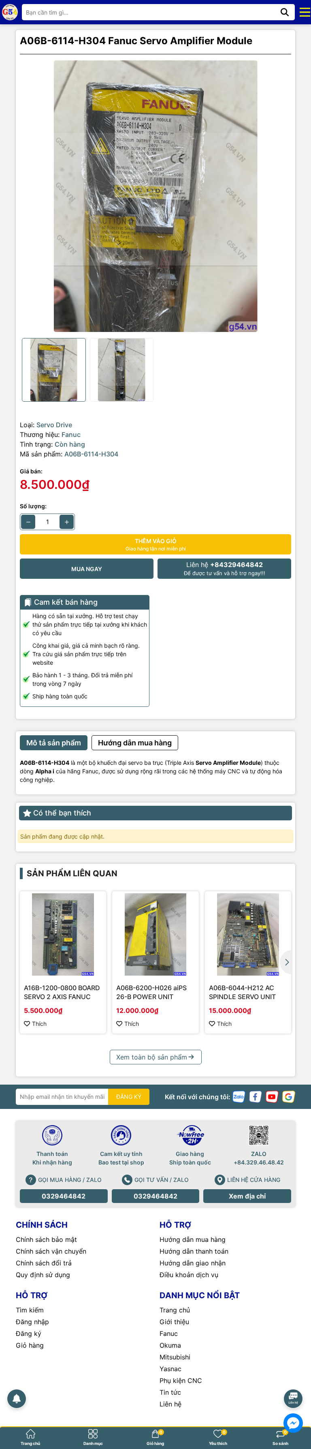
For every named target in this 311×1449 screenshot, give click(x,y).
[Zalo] (238, 1096)
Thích (39, 1023)
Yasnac (170, 1369)
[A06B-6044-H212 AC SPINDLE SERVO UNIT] (248, 934)
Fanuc (169, 1333)
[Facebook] (255, 1096)
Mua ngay (86, 568)
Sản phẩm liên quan (72, 873)
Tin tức (170, 1392)
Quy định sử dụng (43, 1275)
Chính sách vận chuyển (51, 1251)
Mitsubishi (175, 1357)
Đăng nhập (32, 1322)
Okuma (170, 1345)
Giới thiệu (174, 1322)
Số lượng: (33, 506)
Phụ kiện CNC (181, 1380)
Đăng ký (28, 1333)
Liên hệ (170, 1404)
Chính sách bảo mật (46, 1239)
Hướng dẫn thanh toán (194, 1251)
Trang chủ (175, 1310)
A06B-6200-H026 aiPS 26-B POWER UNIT (151, 992)
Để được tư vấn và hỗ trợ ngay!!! (224, 568)
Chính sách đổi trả (44, 1263)
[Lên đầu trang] (293, 1376)
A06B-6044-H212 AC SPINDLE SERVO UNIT (242, 992)
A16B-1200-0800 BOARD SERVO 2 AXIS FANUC (62, 992)
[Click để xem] (155, 196)
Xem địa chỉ (247, 1196)
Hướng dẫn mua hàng (193, 1239)
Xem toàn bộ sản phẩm (151, 1057)
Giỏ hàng (30, 1345)
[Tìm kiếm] (285, 12)
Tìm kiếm (30, 1310)
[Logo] (10, 12)
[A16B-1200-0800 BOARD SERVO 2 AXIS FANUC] (63, 934)
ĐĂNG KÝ (128, 1096)
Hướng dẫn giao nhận (193, 1263)
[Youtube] (272, 1096)
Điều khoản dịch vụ (189, 1275)
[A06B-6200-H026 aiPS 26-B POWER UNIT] (155, 934)
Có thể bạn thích (62, 813)
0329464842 (63, 1196)
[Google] (288, 1096)
